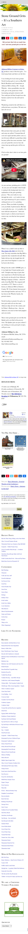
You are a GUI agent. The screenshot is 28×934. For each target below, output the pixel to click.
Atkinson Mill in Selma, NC (11, 377)
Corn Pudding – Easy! (6, 694)
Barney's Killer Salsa (6, 648)
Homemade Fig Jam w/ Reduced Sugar (10, 738)
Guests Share (4, 592)
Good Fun (3, 584)
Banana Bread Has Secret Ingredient (10, 645)
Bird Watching (4, 570)
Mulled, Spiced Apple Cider (8, 760)
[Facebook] (23, 414)
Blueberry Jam (4, 661)
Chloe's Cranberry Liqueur (7, 688)
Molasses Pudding (5, 754)
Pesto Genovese (5, 785)
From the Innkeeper (6, 578)
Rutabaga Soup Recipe (6, 801)
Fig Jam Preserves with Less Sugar (9, 721)
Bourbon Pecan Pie (6, 672)
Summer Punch (5, 823)
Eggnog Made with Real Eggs (8, 713)
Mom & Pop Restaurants (7, 611)
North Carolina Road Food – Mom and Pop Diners (13, 558)
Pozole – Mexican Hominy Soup (9, 790)
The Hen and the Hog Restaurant (9, 874)
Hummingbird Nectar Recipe (8, 749)
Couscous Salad (5, 697)
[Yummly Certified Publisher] (14, 892)
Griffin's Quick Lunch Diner (8, 865)
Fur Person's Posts (5, 581)
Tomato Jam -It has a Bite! (7, 837)
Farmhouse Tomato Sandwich (8, 716)
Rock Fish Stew (5, 799)
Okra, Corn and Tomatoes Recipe (9, 541)
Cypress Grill (4, 862)
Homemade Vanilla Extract (7, 741)
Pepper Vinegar (5, 782)
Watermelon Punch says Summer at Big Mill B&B (13, 544)
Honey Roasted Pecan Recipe (8, 746)
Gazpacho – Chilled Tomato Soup (9, 546)
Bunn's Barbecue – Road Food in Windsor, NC (12, 860)
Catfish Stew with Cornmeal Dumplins (10, 680)
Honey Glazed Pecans (6, 743)
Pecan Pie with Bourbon (7, 777)
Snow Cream (4, 807)
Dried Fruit (4, 710)
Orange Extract (5, 768)
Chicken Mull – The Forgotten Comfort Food (12, 683)
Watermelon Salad (5, 848)
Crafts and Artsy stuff (6, 575)
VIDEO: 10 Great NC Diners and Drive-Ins (11, 876)
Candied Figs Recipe (6, 675)
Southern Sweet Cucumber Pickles (9, 810)
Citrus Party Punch (5, 691)
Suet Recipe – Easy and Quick (8, 818)
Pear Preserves (4, 774)
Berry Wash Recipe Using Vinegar (9, 651)
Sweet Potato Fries (5, 829)
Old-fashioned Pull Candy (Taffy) (9, 765)
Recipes (3, 619)
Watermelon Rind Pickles (7, 845)
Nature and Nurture (6, 614)
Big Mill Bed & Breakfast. (10, 496)
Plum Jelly (3, 788)
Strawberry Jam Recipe (6, 815)
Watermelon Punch (5, 840)
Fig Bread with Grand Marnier (8, 719)
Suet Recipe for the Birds (7, 821)
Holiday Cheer (4, 597)
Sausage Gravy (5, 804)
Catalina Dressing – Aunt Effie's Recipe (10, 677)
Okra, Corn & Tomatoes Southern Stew (10, 763)
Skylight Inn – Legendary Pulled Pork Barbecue (12, 868)
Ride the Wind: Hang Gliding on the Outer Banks (13, 538)
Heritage (6, 31)
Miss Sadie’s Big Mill (8, 251)
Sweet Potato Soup (5, 832)
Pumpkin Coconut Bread (7, 793)
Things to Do (6, 33)
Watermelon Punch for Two (7, 843)
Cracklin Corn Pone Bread (7, 699)
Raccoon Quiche (5, 796)
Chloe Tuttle (10, 413)
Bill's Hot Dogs (5, 857)
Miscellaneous (4, 608)
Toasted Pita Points (5, 834)
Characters (3, 573)
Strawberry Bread (5, 812)
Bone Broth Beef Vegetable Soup (9, 669)
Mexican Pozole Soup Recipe (8, 752)
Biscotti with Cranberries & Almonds (10, 654)
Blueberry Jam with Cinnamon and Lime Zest (12, 664)
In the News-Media (6, 603)
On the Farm (4, 617)
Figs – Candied (5, 730)
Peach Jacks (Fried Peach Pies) (8, 771)
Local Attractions (17, 31)
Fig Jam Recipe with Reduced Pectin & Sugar (12, 724)
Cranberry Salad (5, 705)
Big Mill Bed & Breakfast (20, 417)
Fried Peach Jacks (5, 732)
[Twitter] (25, 414)
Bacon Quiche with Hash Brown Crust (10, 643)
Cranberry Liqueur (5, 702)
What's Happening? (6, 625)
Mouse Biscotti (5, 757)
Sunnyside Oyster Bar (6, 871)
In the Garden (4, 600)
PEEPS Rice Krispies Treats (8, 779)
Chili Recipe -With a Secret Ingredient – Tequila (12, 686)
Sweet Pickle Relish (6, 826)
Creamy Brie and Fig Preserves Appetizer (11, 708)
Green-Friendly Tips (6, 586)
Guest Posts (4, 589)
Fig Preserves (4, 727)
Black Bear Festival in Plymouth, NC (10, 561)
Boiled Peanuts (5, 666)
